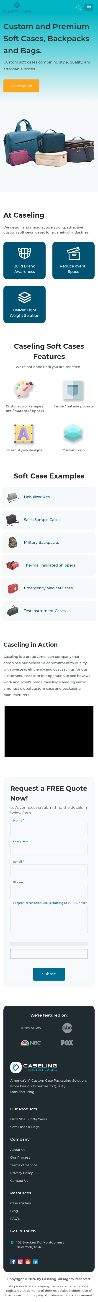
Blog (14, 1211)
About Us (17, 1150)
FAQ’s (15, 1219)
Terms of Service (23, 1165)
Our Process (20, 1157)
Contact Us (19, 1181)
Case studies (20, 1203)
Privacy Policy (21, 1173)
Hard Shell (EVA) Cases (28, 1119)
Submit (49, 974)
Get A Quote (21, 86)
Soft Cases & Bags (24, 1127)
